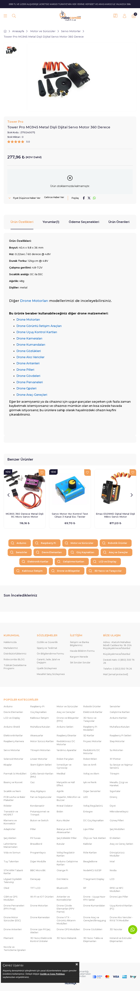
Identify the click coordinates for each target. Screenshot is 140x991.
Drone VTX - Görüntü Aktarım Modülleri (66, 920)
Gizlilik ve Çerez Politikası (52, 974)
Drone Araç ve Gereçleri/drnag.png (94, 919)
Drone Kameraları (40, 917)
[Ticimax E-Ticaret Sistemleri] (70, 983)
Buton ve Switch (39, 820)
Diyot (113, 805)
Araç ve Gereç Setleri (121, 844)
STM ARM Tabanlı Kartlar (13, 872)
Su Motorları (116, 750)
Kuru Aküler (63, 820)
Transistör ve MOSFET (11, 813)
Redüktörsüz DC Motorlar (66, 743)
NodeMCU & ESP (92, 870)
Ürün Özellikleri (22, 222)
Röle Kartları (90, 852)
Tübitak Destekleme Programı (15, 667)
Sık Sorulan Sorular (80, 662)
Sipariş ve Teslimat (47, 648)
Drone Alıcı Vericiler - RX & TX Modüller (121, 919)
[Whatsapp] (132, 929)
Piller (33, 829)
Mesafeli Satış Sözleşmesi (51, 674)
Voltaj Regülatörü (93, 805)
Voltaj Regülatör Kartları (66, 854)
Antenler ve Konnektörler (64, 898)
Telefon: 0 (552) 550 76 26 (117, 668)
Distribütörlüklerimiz (15, 653)
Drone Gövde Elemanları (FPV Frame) (65, 908)
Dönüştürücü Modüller (117, 854)
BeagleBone (90, 861)
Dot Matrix (62, 879)
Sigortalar (115, 791)
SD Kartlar (88, 735)
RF (84, 888)
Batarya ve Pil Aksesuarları (64, 831)
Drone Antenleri (13, 929)
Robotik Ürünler (117, 543)
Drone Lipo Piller (119, 896)
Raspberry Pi (48, 543)
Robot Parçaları (65, 759)
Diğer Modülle (38, 861)
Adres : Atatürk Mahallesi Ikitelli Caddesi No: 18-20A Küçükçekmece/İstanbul (117, 645)
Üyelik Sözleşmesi (47, 668)
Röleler (8, 805)
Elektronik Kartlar (38, 561)
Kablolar (87, 844)
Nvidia (113, 870)
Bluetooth (62, 888)
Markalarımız (11, 648)
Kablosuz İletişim (32, 570)
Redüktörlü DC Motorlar (91, 752)
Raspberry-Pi (37, 706)
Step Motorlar (117, 741)
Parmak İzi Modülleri (15, 773)
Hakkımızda (10, 642)
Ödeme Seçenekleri (84, 222)
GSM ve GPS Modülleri (10, 898)
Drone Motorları (39, 905)
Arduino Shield (12, 726)
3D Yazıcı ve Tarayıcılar (108, 570)
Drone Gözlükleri (92, 929)
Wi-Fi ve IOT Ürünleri (42, 896)
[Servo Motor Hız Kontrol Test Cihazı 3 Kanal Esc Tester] (70, 489)
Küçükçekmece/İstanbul (116, 654)
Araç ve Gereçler (118, 552)
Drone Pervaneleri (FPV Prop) (14, 907)
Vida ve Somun (12, 852)
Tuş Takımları (11, 861)
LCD (112, 879)
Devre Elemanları (52, 552)
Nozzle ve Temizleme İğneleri (15, 948)
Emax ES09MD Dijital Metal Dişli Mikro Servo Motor (115, 515)
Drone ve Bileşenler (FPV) (68, 719)
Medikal (61, 773)
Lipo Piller (88, 829)
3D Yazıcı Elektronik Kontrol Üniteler (41, 940)
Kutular (61, 844)
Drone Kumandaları (94, 905)
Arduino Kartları (118, 718)
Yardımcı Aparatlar (67, 750)
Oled (6, 888)
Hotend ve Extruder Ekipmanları (121, 940)
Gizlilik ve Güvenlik (47, 642)
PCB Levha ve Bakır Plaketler (14, 798)
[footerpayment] (114, 976)
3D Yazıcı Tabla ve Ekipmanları (93, 940)
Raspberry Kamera (14, 741)
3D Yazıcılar (116, 929)
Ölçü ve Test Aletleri (94, 838)
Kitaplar (8, 764)
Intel (112, 861)
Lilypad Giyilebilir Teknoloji (13, 881)
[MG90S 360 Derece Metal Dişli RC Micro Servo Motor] (24, 489)
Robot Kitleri (90, 759)
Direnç (113, 797)
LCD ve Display (107, 561)
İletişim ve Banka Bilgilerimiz (79, 644)
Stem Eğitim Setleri (41, 764)
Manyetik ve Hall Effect (66, 784)
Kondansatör (37, 805)
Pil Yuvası (35, 838)
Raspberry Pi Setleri (120, 735)
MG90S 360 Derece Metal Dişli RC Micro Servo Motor (24, 515)
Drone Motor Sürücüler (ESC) (12, 919)
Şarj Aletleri (10, 838)
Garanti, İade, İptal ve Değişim (48, 661)
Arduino (21, 543)
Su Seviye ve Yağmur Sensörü (121, 766)
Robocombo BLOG (14, 659)
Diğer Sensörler (92, 791)
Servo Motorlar (12, 750)
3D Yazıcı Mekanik (66, 938)
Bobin (60, 811)
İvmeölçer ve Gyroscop (64, 766)
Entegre (88, 811)
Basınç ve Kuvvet (13, 782)
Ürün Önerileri (118, 222)
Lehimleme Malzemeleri (11, 845)
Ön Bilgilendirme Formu (50, 653)
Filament (8, 938)
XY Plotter (115, 759)
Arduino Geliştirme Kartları (67, 863)
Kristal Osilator (65, 805)
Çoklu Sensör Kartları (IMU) (41, 775)
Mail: (115, 674)
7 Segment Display (93, 879)
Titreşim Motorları (40, 750)
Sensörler (21, 552)
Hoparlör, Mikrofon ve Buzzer (68, 798)
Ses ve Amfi (89, 764)
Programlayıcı (38, 852)
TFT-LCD (35, 888)
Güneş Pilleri (117, 820)
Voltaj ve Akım (91, 773)
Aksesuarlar (36, 735)
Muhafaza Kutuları (40, 726)
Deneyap (35, 879)
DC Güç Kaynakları (93, 820)
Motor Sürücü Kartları (42, 741)
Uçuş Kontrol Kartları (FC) (121, 907)
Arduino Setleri (65, 726)
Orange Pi (62, 870)
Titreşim (114, 773)
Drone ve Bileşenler (68, 570)
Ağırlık (60, 791)
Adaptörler (9, 829)
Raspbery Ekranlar (66, 735)
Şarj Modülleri (117, 829)
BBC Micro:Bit (38, 870)
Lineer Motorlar (38, 759)
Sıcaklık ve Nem (12, 791)
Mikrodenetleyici (119, 811)
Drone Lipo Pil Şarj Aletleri (40, 931)
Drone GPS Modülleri (68, 929)
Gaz (32, 782)
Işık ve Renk (89, 782)
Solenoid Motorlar (13, 759)
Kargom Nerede (79, 656)
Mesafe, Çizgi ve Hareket (119, 784)
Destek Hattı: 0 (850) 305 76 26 (118, 661)
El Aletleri (115, 838)
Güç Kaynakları (85, 552)
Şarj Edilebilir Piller (67, 838)
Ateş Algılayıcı (38, 791)
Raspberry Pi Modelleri (90, 728)
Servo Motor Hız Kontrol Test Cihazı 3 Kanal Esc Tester (70, 515)
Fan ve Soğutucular (41, 797)
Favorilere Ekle (42, 472)
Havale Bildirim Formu (82, 651)
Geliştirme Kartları (73, 561)
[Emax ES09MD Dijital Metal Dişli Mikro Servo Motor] (115, 489)
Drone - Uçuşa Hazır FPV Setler (94, 898)
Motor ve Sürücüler (82, 543)
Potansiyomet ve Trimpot (39, 813)
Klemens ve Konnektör (10, 822)
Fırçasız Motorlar (92, 741)
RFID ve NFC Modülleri (116, 889)
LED (85, 797)
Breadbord (36, 844)
